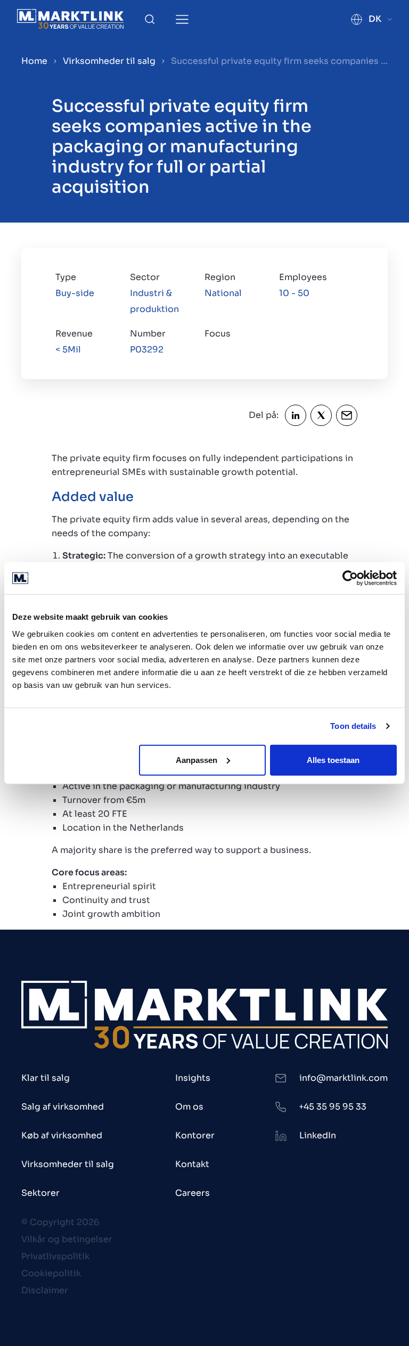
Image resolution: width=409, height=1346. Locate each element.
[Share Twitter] (321, 415)
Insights (192, 1078)
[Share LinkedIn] (295, 415)
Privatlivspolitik (55, 1256)
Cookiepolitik (51, 1273)
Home (34, 61)
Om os (189, 1106)
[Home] (70, 19)
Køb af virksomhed (61, 1135)
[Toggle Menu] (182, 19)
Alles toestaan (333, 759)
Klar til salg (45, 1078)
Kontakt (192, 1164)
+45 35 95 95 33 (332, 1106)
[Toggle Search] (149, 19)
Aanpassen (196, 759)
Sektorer (40, 1193)
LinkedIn (317, 1135)
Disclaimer (44, 1290)
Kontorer (195, 1135)
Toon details (353, 726)
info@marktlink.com (343, 1078)
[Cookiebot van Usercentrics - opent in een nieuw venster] (350, 578)
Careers (192, 1193)
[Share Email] (346, 415)
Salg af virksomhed (62, 1106)
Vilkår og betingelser (66, 1239)
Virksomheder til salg (109, 61)
